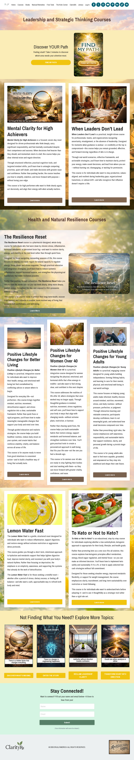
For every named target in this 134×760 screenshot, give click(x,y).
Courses (20, 4)
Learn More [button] (35, 310)
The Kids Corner (62, 4)
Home (13, 4)
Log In (87, 4)
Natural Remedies (38, 4)
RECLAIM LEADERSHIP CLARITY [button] (83, 675)
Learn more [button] (35, 200)
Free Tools (50, 4)
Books (28, 4)
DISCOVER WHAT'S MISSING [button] (18, 675)
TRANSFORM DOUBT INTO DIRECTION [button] (115, 675)
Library (80, 4)
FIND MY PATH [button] (51, 62)
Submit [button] (67, 722)
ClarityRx (73, 4)
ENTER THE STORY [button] (51, 675)
